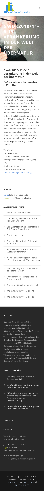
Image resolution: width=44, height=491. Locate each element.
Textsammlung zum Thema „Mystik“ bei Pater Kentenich (22, 269)
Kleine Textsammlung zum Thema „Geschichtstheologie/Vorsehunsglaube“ (23, 260)
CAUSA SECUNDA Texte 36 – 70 (20, 291)
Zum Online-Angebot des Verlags (18, 172)
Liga (5, 447)
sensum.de (11, 482)
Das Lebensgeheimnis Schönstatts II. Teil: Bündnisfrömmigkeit (23, 228)
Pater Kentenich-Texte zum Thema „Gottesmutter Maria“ (22, 250)
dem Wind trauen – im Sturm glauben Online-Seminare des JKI (23, 386)
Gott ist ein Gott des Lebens (19, 212)
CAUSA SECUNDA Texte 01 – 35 (20, 297)
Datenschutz (22, 485)
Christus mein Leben (16, 235)
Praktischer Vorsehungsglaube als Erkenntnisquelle (22, 277)
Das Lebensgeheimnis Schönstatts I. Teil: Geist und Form (23, 219)
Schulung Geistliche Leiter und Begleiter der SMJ (20, 377)
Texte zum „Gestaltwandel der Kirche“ (23, 285)
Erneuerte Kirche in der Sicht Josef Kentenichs (22, 242)
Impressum (8, 420)
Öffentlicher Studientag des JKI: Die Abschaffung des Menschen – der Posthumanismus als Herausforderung (22, 397)
